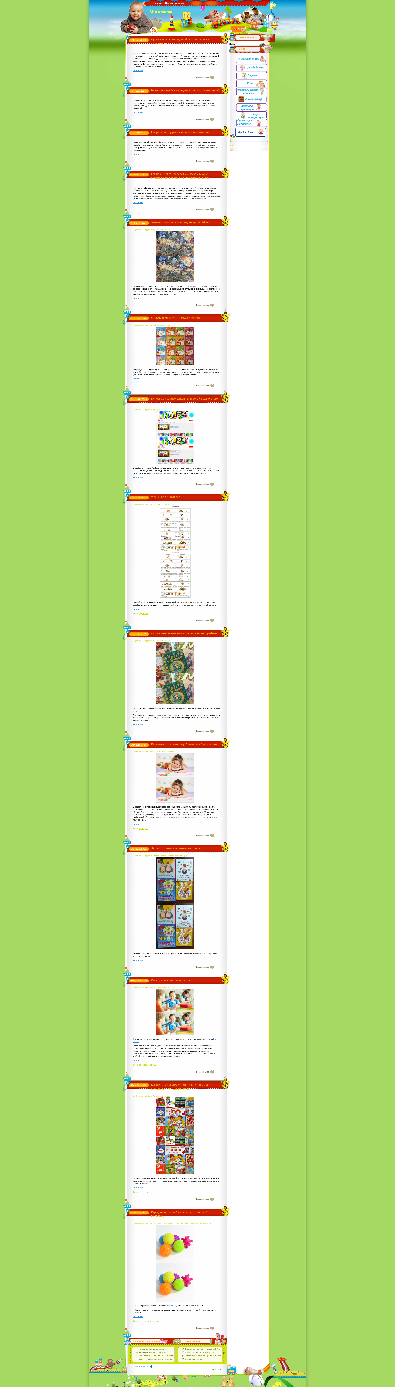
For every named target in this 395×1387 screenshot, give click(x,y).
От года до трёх (182, 1223)
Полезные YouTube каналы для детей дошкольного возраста (209, 1356)
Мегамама (161, 11)
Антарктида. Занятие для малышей (152, 1349)
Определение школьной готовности (174, 980)
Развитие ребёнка (168, 751)
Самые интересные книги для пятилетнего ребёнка (184, 633)
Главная (157, 3)
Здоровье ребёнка (160, 504)
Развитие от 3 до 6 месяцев (200, 1223)
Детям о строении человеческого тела (175, 848)
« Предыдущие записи (142, 1366)
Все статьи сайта (174, 3)
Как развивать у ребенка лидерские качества (180, 132)
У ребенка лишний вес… (167, 497)
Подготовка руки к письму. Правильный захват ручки (185, 744)
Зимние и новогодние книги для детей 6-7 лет (180, 222)
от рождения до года (149, 1321)
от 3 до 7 (168, 230)
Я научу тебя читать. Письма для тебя (175, 317)
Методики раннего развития (164, 1223)
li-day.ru (136, 711)
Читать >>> (138, 71)
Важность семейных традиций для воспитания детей (185, 90)
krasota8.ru (171, 1306)
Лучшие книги (158, 230)
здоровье (143, 613)
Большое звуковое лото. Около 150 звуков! (156, 1356)
